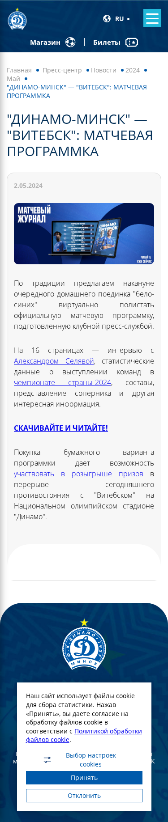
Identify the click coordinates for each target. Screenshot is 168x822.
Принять (84, 777)
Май (13, 78)
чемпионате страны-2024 (62, 382)
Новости (103, 70)
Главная (19, 70)
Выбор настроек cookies (91, 760)
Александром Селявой (54, 361)
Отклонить (84, 795)
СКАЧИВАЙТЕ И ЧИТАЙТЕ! (61, 428)
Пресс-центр (62, 70)
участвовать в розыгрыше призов (78, 474)
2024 (132, 70)
